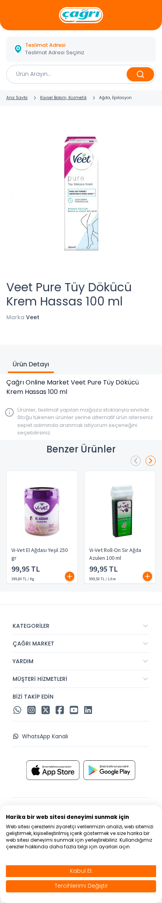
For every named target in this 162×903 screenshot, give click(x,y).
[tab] (31, 365)
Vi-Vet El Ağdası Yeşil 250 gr (39, 554)
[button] (81, 49)
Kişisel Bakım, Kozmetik (63, 98)
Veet (32, 317)
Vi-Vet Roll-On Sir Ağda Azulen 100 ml (115, 554)
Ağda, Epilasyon (115, 98)
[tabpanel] (81, 387)
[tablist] (81, 360)
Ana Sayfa (17, 98)
